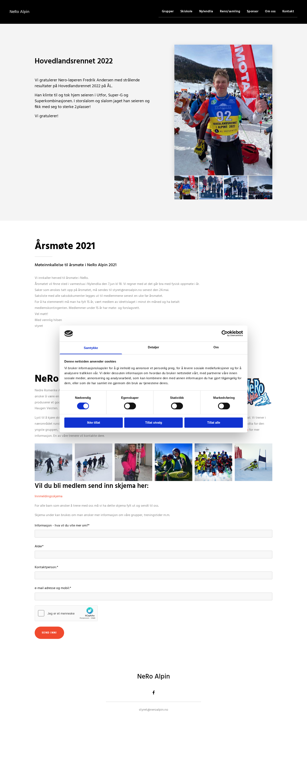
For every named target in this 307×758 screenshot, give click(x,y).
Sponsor (252, 11)
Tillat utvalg (153, 422)
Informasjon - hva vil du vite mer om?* (62, 526)
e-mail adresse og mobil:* (53, 588)
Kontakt (288, 11)
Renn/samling (230, 11)
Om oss (270, 11)
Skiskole (186, 11)
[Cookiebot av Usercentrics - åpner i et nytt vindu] (224, 333)
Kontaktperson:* (46, 567)
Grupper (168, 11)
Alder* (39, 547)
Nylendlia (206, 11)
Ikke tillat (93, 422)
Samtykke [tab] (91, 348)
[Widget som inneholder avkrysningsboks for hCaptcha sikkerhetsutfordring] (66, 613)
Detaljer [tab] (153, 347)
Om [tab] (216, 347)
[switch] (130, 406)
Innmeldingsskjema (48, 496)
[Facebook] (153, 692)
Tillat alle (213, 422)
